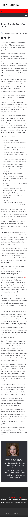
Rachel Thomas (16, 460)
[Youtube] (20, 497)
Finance (9, 500)
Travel (12, 502)
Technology (15, 500)
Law (22, 502)
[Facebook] (12, 497)
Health (2, 502)
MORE (25, 502)
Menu (2, 11)
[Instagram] (17, 497)
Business (3, 500)
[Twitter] (14, 497)
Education (17, 502)
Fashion (8, 502)
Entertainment (23, 500)
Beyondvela (9, 513)
